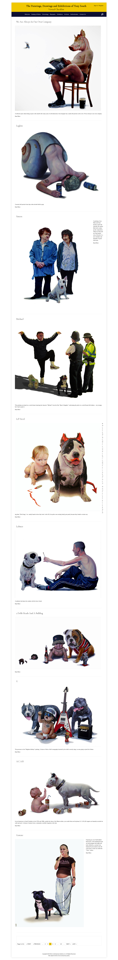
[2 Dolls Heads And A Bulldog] (58, 643)
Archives (66, 14)
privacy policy (66, 955)
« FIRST (28, 944)
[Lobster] (58, 564)
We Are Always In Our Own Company (34, 21)
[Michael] (58, 362)
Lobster (19, 526)
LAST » (74, 944)
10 (61, 944)
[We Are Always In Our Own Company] (58, 68)
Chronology (45, 14)
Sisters (19, 216)
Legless (19, 125)
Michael (19, 319)
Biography (52, 14)
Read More (17, 116)
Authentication (74, 14)
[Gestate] (49, 883)
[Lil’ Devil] (57, 466)
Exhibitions (60, 14)
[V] (58, 715)
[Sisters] (53, 264)
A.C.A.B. (20, 761)
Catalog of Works (36, 14)
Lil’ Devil (20, 419)
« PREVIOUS (36, 944)
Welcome (27, 14)
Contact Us (83, 14)
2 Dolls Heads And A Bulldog (29, 613)
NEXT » (68, 944)
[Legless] (58, 165)
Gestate (19, 835)
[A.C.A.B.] (58, 791)
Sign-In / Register (98, 5)
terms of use (58, 955)
